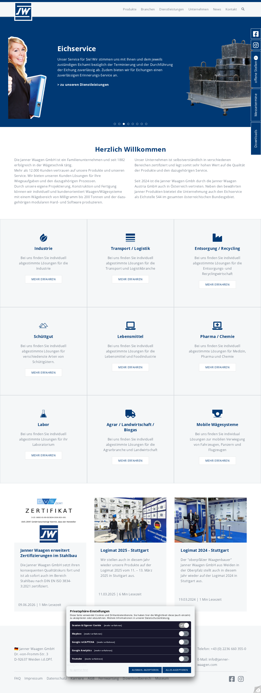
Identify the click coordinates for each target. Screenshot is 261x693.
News (217, 9)
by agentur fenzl (79, 669)
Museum (162, 678)
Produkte (129, 9)
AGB (91, 678)
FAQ (17, 678)
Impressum (33, 678)
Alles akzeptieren (177, 669)
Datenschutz (57, 678)
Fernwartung (108, 678)
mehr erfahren (43, 279)
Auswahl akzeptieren (145, 669)
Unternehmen (198, 9)
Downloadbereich (137, 678)
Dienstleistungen (171, 9)
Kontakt (231, 9)
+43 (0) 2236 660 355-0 (228, 649)
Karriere (77, 678)
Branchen (148, 9)
